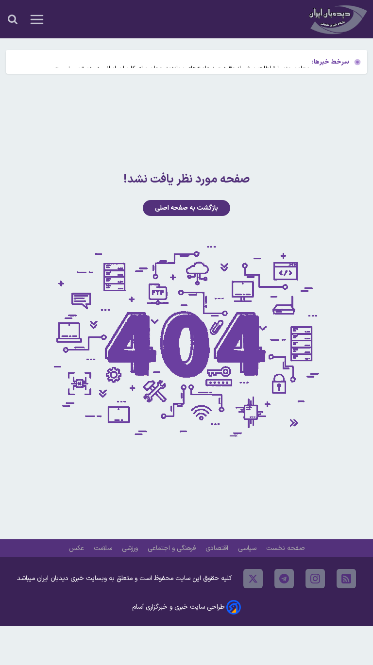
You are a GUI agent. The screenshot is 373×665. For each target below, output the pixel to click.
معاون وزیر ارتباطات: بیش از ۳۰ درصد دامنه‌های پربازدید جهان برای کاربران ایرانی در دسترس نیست (182, 61)
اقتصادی (217, 548)
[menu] (37, 19)
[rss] (346, 578)
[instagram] (315, 578)
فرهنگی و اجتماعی (173, 548)
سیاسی (248, 548)
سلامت (104, 548)
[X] (253, 578)
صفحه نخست (285, 548)
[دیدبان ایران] (337, 19)
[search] (12, 19)
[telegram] (284, 578)
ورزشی (131, 548)
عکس (77, 548)
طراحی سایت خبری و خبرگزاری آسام (178, 607)
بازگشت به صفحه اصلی (186, 208)
